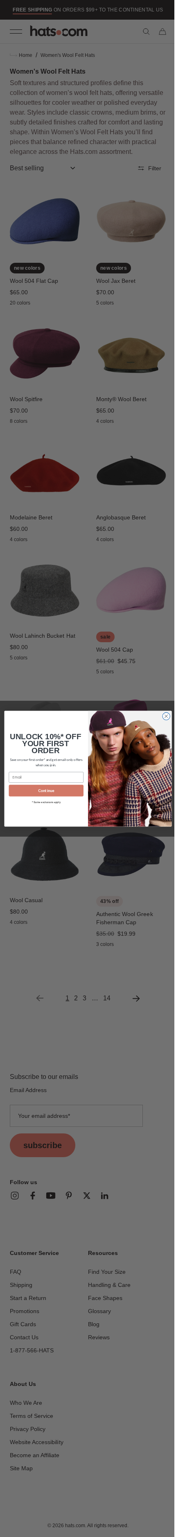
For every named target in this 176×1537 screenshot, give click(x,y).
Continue (43, 790)
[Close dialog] (163, 716)
